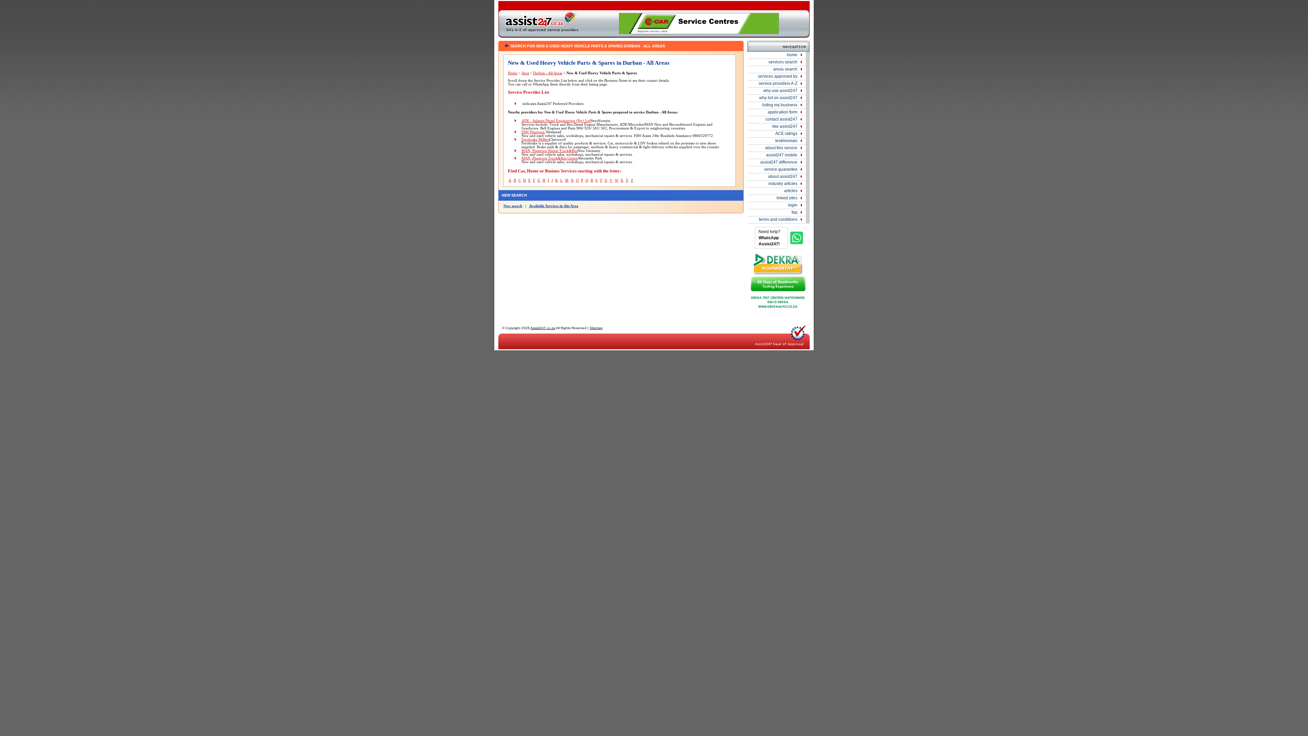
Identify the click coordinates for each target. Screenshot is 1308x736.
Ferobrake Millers (535, 139)
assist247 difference (778, 162)
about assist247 (782, 176)
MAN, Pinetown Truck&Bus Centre (549, 158)
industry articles (782, 183)
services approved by (777, 76)
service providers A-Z (778, 83)
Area (525, 73)
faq (794, 212)
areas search (785, 69)
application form (782, 112)
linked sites (787, 198)
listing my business (779, 105)
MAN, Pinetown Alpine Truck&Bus (549, 151)
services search (782, 62)
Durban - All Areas (547, 73)
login (792, 205)
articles (790, 190)
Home (512, 73)
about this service (781, 147)
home (792, 54)
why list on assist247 (778, 97)
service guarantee (780, 169)
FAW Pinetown (533, 132)
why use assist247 (780, 90)
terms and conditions (778, 219)
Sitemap (596, 328)
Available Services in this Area (553, 206)
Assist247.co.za (542, 328)
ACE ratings (786, 133)
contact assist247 (781, 119)
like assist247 (784, 126)
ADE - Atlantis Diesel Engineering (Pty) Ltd (556, 121)
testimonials (786, 140)
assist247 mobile (781, 155)
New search (512, 206)
